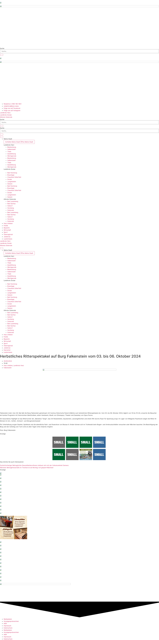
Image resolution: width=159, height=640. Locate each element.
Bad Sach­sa (11, 203)
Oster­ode (10, 210)
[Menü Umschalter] (1, 137)
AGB (5, 623)
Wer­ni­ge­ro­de (11, 156)
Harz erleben (8, 365)
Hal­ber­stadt (11, 149)
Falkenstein (8, 368)
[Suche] (1, 55)
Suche (2, 48)
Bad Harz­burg (12, 173)
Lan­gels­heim (11, 181)
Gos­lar (9, 179)
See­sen (9, 184)
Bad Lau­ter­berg (12, 201)
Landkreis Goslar (9, 169)
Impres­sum (7, 626)
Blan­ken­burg (11, 147)
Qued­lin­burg (11, 154)
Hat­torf (10, 206)
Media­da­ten (8, 619)
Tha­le (9, 151)
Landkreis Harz (9, 145)
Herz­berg (10, 208)
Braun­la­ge (10, 175)
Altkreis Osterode (10, 199)
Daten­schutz (8, 628)
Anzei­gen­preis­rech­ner (11, 621)
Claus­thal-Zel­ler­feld (14, 177)
